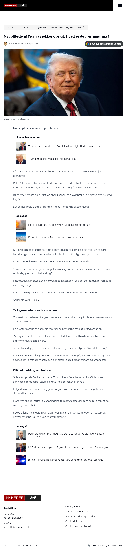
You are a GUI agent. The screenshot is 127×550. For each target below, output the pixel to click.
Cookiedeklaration (75, 521)
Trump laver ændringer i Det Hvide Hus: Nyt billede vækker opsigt (65, 146)
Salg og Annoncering (77, 511)
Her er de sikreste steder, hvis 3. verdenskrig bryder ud (59, 224)
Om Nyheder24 (74, 506)
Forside (9, 27)
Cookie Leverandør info (78, 526)
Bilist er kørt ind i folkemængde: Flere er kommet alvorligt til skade (65, 459)
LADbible (34, 299)
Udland (25, 27)
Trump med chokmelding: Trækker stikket (52, 158)
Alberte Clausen (16, 44)
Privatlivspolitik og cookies (80, 516)
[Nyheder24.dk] (58, 5)
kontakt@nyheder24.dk (16, 527)
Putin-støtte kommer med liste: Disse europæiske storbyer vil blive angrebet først (66, 435)
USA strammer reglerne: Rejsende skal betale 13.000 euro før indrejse (68, 447)
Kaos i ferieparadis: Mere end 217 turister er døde (56, 237)
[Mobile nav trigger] (120, 5)
